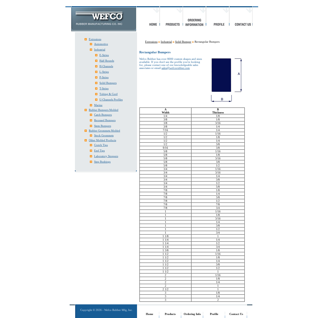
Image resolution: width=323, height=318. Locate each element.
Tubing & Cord (108, 93)
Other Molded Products (102, 140)
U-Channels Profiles (111, 99)
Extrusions (95, 39)
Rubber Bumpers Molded (103, 109)
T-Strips (104, 88)
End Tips (99, 150)
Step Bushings (102, 161)
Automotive (101, 43)
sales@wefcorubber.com (176, 67)
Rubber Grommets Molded (104, 130)
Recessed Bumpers (105, 120)
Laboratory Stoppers (106, 156)
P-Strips (104, 77)
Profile (214, 313)
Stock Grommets (104, 135)
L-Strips (104, 71)
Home (149, 313)
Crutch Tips (101, 144)
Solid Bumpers (108, 82)
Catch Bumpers (103, 114)
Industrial (99, 49)
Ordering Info (192, 313)
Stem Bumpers (102, 125)
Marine (98, 105)
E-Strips (104, 55)
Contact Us (236, 313)
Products (170, 313)
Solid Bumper (183, 41)
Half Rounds (106, 60)
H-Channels (106, 66)
